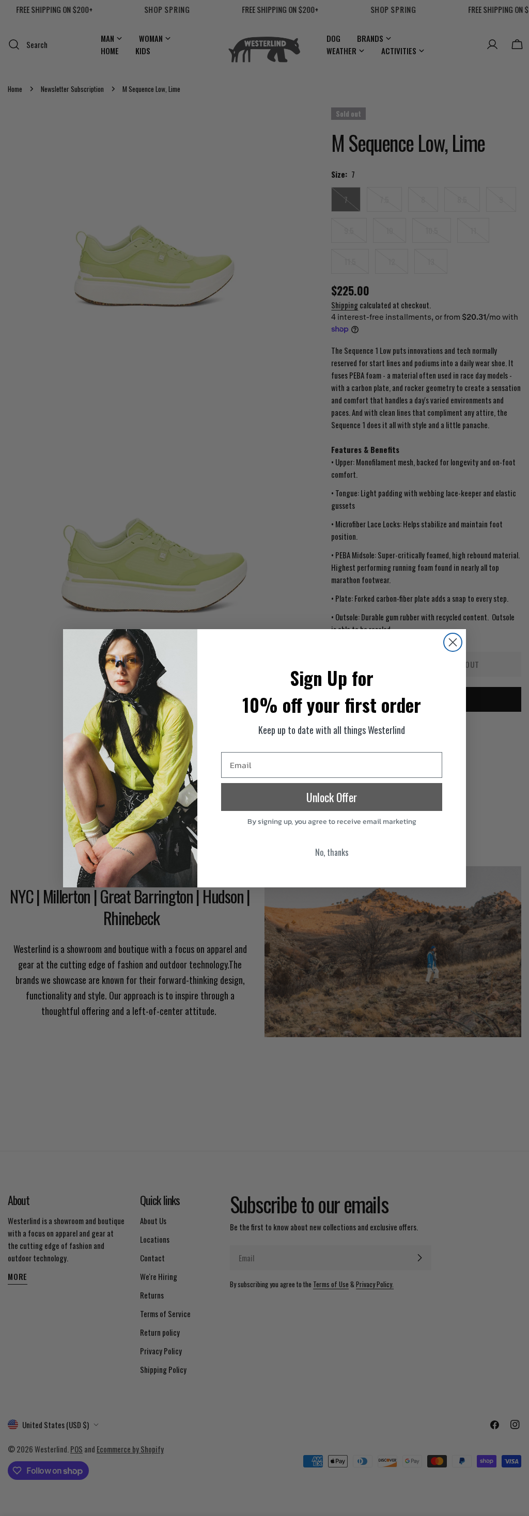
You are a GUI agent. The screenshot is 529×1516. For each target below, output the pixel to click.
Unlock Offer (331, 797)
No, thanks (332, 852)
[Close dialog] (453, 642)
